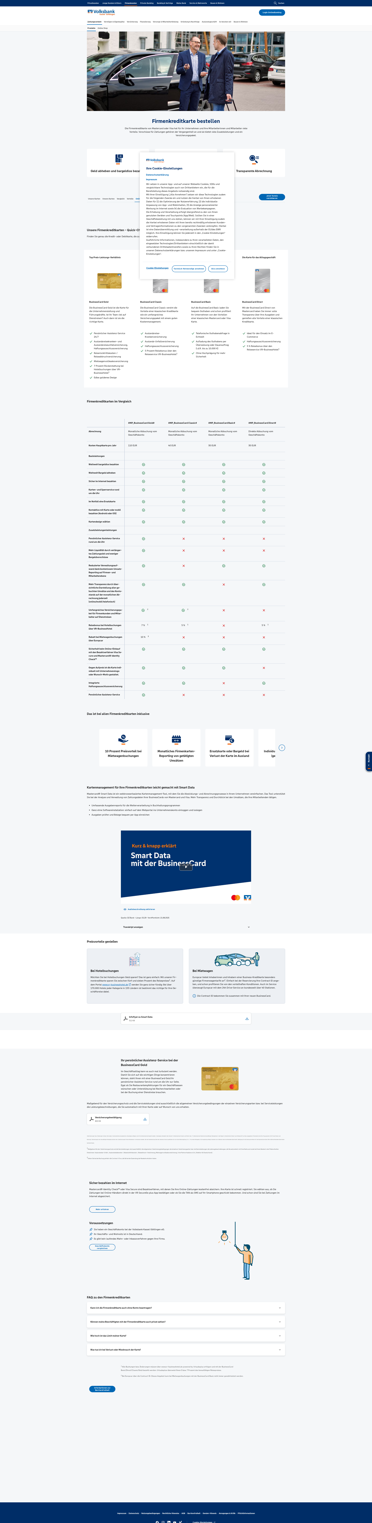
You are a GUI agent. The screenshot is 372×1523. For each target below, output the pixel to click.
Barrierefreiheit (193, 1513)
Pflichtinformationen (246, 1513)
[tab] (94, 22)
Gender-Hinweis (210, 1513)
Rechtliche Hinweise (170, 1513)
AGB (183, 1513)
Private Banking (146, 3)
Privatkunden (93, 3)
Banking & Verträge (165, 3)
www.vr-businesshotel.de (115, 984)
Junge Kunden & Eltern (111, 3)
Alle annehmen (218, 269)
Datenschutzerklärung (157, 174)
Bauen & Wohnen (217, 3)
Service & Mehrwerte (198, 3)
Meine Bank (181, 3)
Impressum (121, 1513)
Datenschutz (134, 1513)
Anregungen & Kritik (227, 1513)
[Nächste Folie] (282, 748)
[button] (186, 927)
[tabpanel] (123, 748)
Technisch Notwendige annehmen (189, 269)
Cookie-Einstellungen (157, 268)
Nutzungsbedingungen (150, 1513)
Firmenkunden (131, 3)
